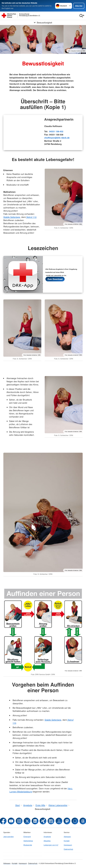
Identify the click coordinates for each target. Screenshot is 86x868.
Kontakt (66, 841)
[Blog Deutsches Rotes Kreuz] (51, 821)
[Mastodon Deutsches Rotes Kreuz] (67, 821)
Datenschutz (68, 849)
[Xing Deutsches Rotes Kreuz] (43, 821)
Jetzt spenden (8, 836)
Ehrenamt (27, 836)
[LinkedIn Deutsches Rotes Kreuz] (35, 821)
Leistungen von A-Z (51, 845)
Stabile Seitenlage (11, 217)
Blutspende (27, 845)
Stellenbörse (28, 841)
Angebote (47, 836)
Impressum (68, 845)
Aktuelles (47, 841)
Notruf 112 (31, 217)
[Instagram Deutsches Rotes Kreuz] (19, 821)
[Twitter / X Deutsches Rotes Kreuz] (27, 821)
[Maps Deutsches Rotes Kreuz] (59, 821)
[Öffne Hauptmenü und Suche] (81, 15)
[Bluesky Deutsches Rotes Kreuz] (75, 821)
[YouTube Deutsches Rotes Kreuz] (11, 821)
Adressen (67, 836)
